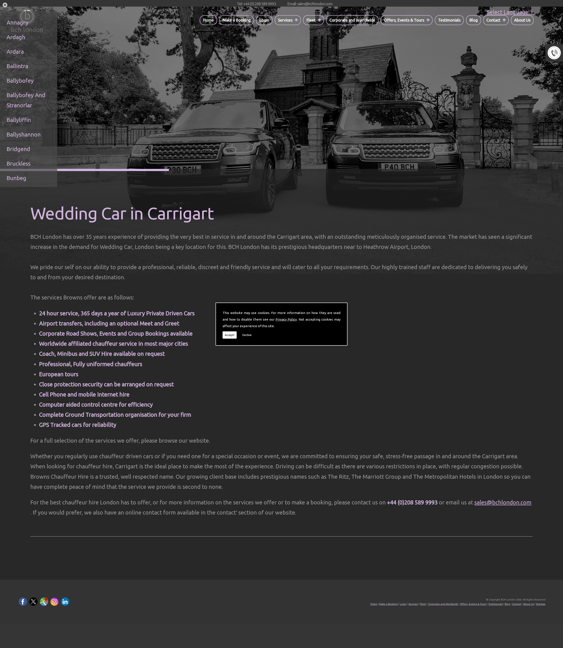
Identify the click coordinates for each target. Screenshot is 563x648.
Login (264, 20)
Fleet (311, 20)
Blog (473, 20)
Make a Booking (236, 20)
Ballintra (17, 66)
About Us (522, 20)
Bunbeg (16, 178)
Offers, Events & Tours (404, 20)
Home (208, 20)
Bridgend (18, 149)
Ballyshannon (24, 134)
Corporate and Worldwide (352, 20)
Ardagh (16, 37)
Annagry (17, 22)
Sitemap (540, 604)
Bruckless (19, 163)
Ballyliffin (19, 120)
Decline (247, 334)
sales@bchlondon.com (502, 502)
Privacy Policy (286, 319)
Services (285, 20)
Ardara (15, 51)
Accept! (229, 334)
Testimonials (449, 20)
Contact (493, 20)
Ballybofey (20, 80)
